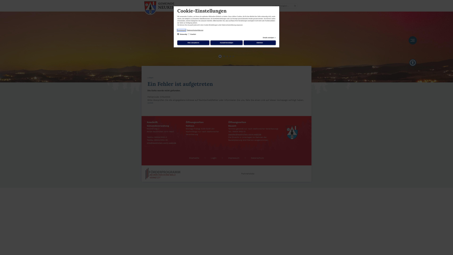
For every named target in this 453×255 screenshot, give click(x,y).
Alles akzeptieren (193, 43)
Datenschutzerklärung (195, 30)
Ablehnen (259, 43)
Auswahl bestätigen (226, 43)
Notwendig (183, 34)
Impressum (181, 30)
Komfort (193, 34)
